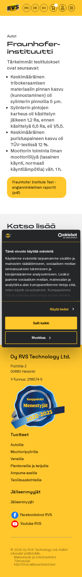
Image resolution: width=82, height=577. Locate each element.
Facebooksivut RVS (45, 514)
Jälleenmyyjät (22, 502)
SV (44, 8)
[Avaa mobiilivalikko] (71, 7)
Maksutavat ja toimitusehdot (35, 557)
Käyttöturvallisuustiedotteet (35, 564)
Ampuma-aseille (23, 473)
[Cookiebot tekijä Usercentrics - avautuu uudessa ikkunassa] (58, 236)
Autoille (17, 444)
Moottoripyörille (24, 452)
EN (26, 8)
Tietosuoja (22, 561)
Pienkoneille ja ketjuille (29, 466)
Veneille (17, 459)
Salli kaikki (41, 323)
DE (35, 8)
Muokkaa (38, 337)
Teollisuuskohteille (26, 480)
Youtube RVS (45, 523)
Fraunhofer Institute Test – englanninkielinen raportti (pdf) (34, 187)
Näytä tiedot (59, 309)
